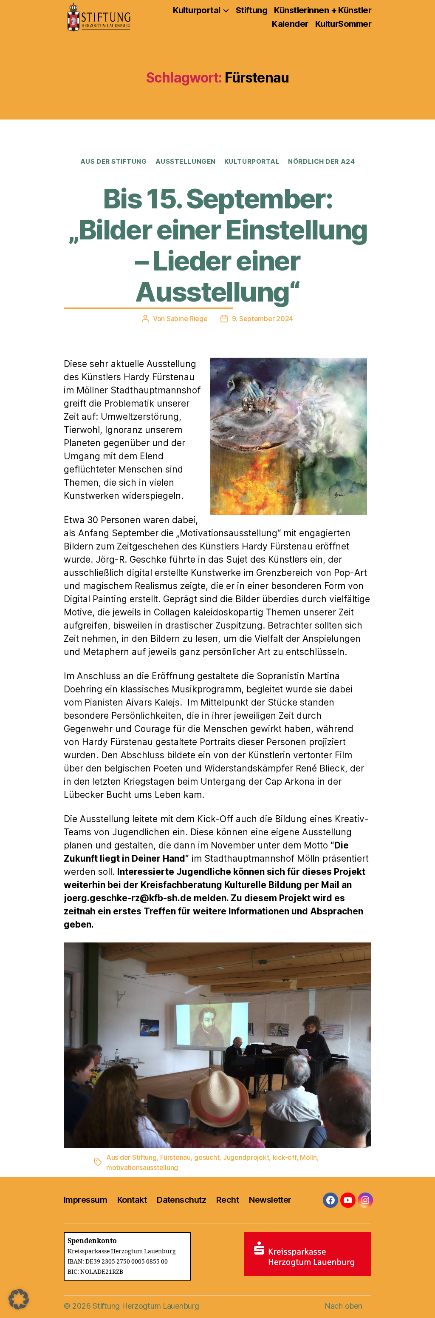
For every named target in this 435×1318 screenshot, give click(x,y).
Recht (227, 1200)
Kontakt (132, 1200)
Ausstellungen (185, 161)
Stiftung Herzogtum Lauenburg (146, 1305)
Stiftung (252, 10)
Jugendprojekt (246, 1157)
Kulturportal (196, 10)
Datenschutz (181, 1200)
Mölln (308, 1157)
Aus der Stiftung (113, 161)
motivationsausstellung (142, 1167)
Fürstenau (175, 1157)
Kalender (290, 24)
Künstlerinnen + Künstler (322, 10)
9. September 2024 (262, 318)
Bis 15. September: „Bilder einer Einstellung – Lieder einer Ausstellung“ (217, 245)
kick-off (285, 1157)
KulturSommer (343, 24)
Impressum (85, 1200)
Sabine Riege (187, 318)
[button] (18, 1299)
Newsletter (270, 1200)
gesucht (206, 1157)
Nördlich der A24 (321, 161)
